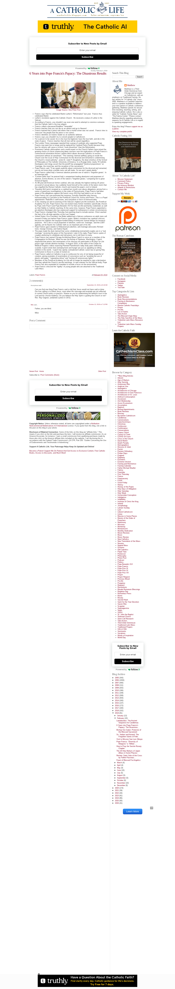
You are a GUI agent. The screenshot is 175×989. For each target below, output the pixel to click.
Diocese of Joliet (124, 447)
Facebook (121, 279)
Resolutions (122, 587)
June (119, 770)
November (121, 783)
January (120, 716)
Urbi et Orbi (122, 629)
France (120, 476)
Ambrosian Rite (124, 384)
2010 (117, 690)
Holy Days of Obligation (127, 489)
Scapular (121, 606)
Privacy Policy (123, 183)
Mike (32, 305)
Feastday (121, 472)
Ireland (120, 504)
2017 (117, 708)
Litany (120, 514)
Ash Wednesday (124, 401)
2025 (117, 801)
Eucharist (121, 460)
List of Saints (123, 312)
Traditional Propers (125, 627)
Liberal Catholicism (125, 512)
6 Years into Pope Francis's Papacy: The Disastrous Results (67, 73)
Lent (119, 510)
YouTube (121, 287)
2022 (117, 793)
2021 (117, 790)
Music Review (123, 537)
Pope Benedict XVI (125, 564)
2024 (117, 798)
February (121, 718)
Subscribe (87, 57)
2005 (117, 678)
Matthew (131, 85)
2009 (117, 688)
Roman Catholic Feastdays (128, 305)
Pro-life (120, 310)
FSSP (120, 481)
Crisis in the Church (125, 439)
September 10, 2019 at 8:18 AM (97, 285)
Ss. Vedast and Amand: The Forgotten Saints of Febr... (127, 736)
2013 (117, 698)
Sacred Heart (123, 600)
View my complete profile (122, 132)
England (121, 455)
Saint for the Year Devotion (128, 602)
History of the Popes (126, 487)
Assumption (122, 405)
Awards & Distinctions (126, 187)
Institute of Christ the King (128, 501)
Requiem (121, 585)
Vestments (122, 631)
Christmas (122, 424)
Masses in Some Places (127, 516)
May (119, 768)
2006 (117, 680)
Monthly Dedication (125, 531)
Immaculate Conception (127, 495)
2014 (117, 700)
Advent (120, 378)
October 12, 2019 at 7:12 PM (98, 304)
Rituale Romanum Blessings (129, 589)
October (120, 780)
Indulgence (122, 497)
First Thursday (123, 474)
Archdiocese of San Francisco (130, 393)
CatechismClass (124, 422)
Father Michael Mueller (127, 468)
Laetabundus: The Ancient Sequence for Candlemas (127, 722)
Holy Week (122, 493)
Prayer (120, 307)
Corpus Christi (123, 432)
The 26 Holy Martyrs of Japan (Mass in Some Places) (128, 752)
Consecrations (123, 430)
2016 (117, 705)
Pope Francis (40, 275)
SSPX (120, 612)
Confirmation (123, 428)
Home (41, 371)
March (119, 763)
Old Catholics (123, 550)
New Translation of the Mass (129, 541)
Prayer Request (124, 577)
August (120, 775)
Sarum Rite (122, 604)
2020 (117, 788)
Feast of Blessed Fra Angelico (128, 760)
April (119, 765)
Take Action (122, 314)
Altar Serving (123, 382)
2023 (117, 796)
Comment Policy (124, 181)
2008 (117, 685)
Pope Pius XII (123, 573)
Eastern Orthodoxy (125, 451)
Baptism (121, 407)
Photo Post (122, 558)
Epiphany (121, 457)
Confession (122, 426)
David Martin (123, 441)
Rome (120, 596)
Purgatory (121, 583)
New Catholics (123, 539)
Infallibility (122, 499)
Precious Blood (124, 579)
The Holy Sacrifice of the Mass (130, 318)
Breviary (121, 413)
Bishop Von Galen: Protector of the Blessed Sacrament (128, 731)
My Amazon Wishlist (126, 185)
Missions (121, 525)
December (121, 785)
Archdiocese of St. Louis (127, 395)
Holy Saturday (123, 491)
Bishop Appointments (126, 409)
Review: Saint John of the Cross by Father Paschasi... (129, 756)
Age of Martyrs (123, 380)
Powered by (80, 68)
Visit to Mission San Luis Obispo (129, 739)
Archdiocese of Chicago (127, 391)
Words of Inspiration (125, 635)
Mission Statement (125, 179)
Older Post (102, 371)
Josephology (123, 506)
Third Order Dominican (126, 623)
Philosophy (122, 556)
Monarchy (121, 527)
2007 (117, 683)
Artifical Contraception (126, 397)
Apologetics (122, 295)
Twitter (120, 285)
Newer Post (33, 371)
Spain (120, 610)
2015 (117, 703)
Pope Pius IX (123, 568)
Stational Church (124, 617)
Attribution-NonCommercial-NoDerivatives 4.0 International (64, 425)
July (119, 773)
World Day (122, 637)
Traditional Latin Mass (126, 625)
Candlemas (122, 418)
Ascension (122, 399)
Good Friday (122, 483)
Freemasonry (123, 478)
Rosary (120, 598)
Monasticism (123, 529)
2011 (117, 693)
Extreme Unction (124, 462)
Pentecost (122, 554)
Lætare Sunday (124, 508)
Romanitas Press (124, 593)
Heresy (120, 485)
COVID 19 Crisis (124, 436)
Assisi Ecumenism (125, 403)
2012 (117, 695)
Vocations (121, 633)
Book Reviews (123, 297)
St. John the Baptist (125, 614)
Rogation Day (123, 591)
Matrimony (122, 522)
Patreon (121, 283)
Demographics (123, 445)
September (121, 778)
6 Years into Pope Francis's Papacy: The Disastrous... (127, 726)
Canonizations (123, 420)
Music (120, 535)
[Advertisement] (123, 930)
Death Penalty (123, 443)
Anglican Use (123, 386)
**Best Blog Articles (125, 376)
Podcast (121, 560)
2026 (117, 803)
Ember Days (122, 453)
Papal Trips (122, 552)
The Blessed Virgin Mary (127, 316)
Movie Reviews (124, 533)
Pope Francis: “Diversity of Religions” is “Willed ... (127, 743)
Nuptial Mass (123, 545)
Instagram (122, 281)
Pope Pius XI (123, 570)
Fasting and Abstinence (127, 464)
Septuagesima (123, 608)
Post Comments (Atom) (49, 375)
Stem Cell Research (125, 619)
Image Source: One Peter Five (68, 110)
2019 (117, 713)
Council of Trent (124, 434)
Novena (121, 543)
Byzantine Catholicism (126, 416)
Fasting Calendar (124, 466)
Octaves (121, 547)
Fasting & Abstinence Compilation (126, 302)
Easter (120, 449)
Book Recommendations (127, 299)
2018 (117, 711)
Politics (120, 562)
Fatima (120, 470)
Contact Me (122, 189)
